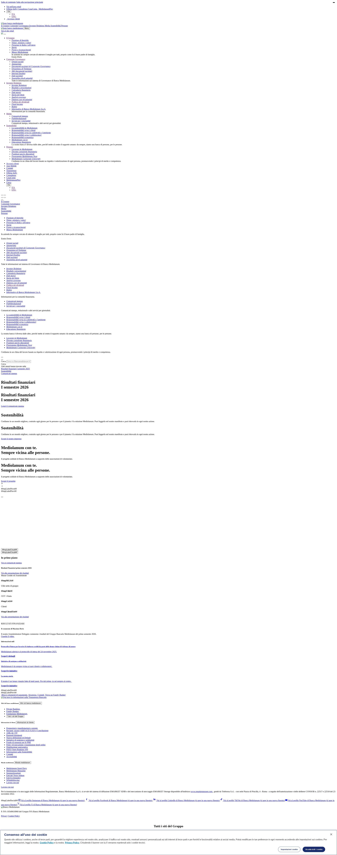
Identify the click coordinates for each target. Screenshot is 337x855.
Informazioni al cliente (25, 722)
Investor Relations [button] (37, 26)
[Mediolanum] (12, 23)
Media (9, 114)
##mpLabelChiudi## (9, 550)
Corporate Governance (15, 59)
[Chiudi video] (334, 2)
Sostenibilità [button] (56, 26)
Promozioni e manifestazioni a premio (22, 728)
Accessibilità (11, 757)
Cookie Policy (14, 816)
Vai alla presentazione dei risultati (15, 573)
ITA (8, 12)
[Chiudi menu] (5, 195)
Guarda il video (7, 636)
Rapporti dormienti (14, 735)
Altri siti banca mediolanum (30, 703)
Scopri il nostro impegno (11, 439)
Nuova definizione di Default (18, 738)
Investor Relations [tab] (8, 206)
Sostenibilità (11, 125)
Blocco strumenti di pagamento (14, 695)
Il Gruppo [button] (5, 26)
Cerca (3, 361)
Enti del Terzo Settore (15, 775)
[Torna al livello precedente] (2, 195)
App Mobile (11, 166)
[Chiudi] (5, 34)
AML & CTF (12, 733)
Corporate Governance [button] (19, 26)
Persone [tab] (4, 213)
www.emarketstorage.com (202, 791)
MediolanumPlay (46, 9)
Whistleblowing (12, 780)
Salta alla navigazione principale (29, 2)
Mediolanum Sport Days (16, 768)
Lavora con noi (12, 782)
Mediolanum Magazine (16, 771)
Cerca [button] (8, 182)
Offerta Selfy (12, 9)
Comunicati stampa (9, 373)
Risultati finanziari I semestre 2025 (15, 369)
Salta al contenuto (8, 2)
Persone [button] (64, 26)
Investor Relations (13, 83)
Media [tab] (3, 209)
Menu (27, 28)
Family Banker (12, 711)
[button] (168, 483)
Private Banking (13, 709)
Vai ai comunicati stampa (11, 563)
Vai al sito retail (7, 31)
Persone (9, 147)
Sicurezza (32, 695)
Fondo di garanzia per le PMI (18, 742)
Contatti (9, 168)
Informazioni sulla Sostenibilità (19, 752)
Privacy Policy (72, 843)
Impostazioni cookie (289, 849)
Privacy (4, 816)
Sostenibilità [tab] (6, 211)
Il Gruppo (10, 38)
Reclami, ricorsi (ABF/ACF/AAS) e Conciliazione (27, 730)
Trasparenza (11, 170)
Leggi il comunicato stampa (12, 406)
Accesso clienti (12, 163)
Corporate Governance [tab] (10, 204)
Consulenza (23, 9)
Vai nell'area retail (13, 7)
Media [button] (48, 26)
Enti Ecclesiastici (13, 778)
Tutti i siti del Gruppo (15, 716)
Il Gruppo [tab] (5, 201)
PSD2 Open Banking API (17, 749)
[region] (168, 842)
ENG (14, 16)
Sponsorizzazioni (13, 773)
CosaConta (33, 9)
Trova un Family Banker (55, 695)
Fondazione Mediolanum (16, 714)
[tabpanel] (168, 228)
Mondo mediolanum (22, 763)
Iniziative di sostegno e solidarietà (20, 740)
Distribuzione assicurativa (17, 747)
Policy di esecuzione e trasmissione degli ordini (25, 745)
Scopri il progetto (8, 481)
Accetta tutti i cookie (313, 849)
